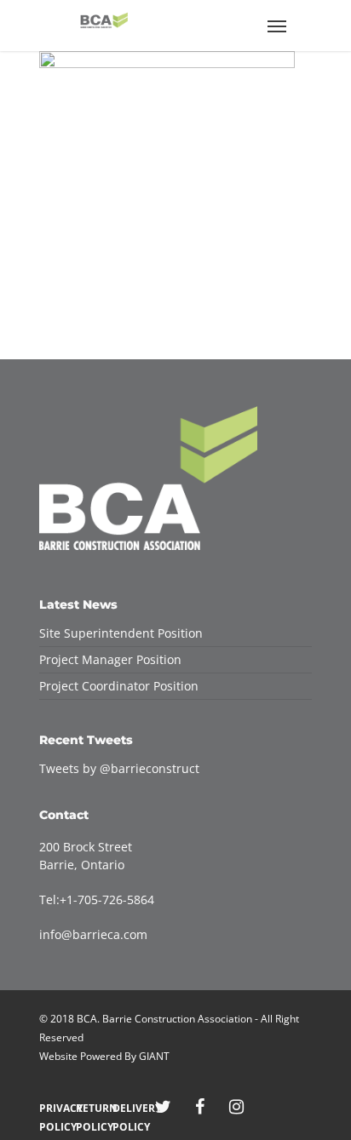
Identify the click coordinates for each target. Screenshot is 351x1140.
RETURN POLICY (90, 1108)
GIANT (154, 1056)
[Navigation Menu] (277, 25)
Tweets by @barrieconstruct (119, 768)
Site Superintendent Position (121, 633)
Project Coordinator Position (119, 686)
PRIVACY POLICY (53, 1108)
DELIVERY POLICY (126, 1108)
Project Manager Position (110, 659)
